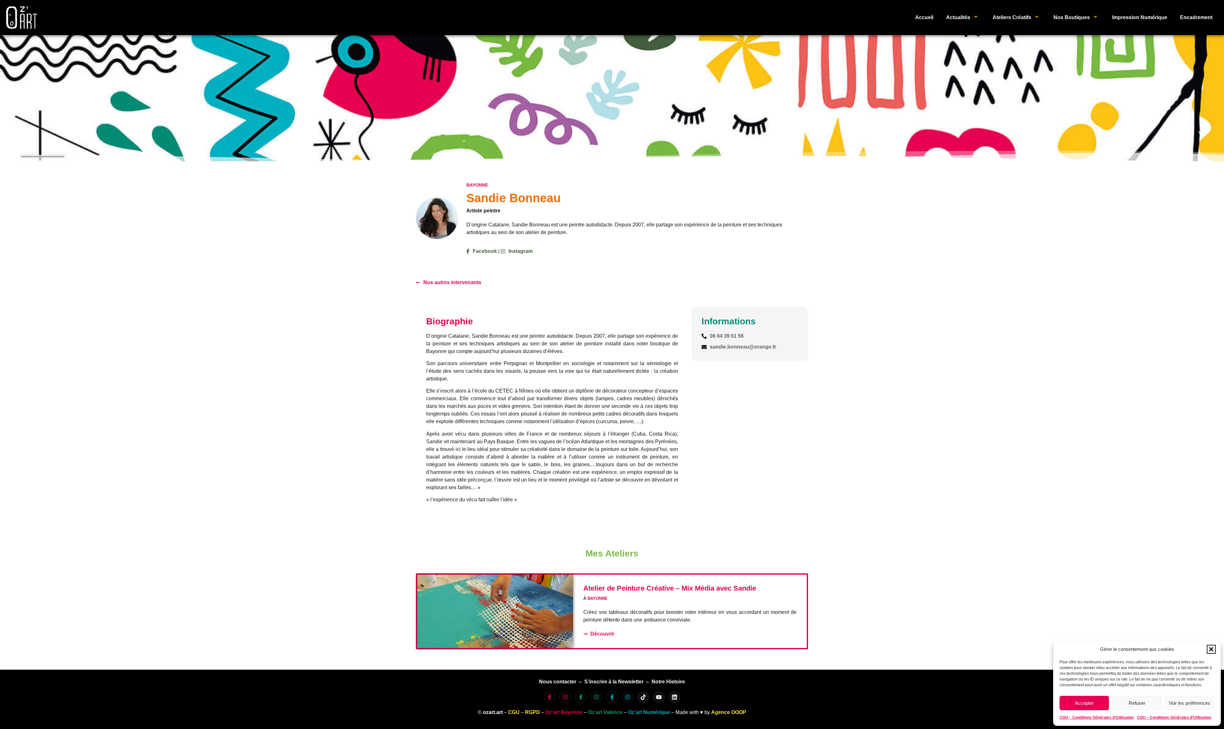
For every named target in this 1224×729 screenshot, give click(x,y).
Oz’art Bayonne (564, 712)
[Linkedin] (674, 697)
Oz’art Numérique (649, 712)
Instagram (520, 251)
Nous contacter (557, 681)
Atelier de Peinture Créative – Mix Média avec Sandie (669, 588)
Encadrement (1196, 17)
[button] (1211, 649)
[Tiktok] (643, 697)
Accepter (1084, 703)
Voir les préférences (1189, 703)
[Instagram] (565, 697)
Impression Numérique (1139, 17)
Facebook (485, 251)
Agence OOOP (728, 712)
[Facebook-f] (549, 697)
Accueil (924, 17)
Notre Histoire (668, 681)
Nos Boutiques (1071, 17)
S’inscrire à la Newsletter (614, 681)
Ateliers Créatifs (1012, 17)
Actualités (958, 17)
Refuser (1137, 703)
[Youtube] (659, 697)
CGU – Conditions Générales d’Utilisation (1097, 717)
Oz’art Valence (605, 712)
